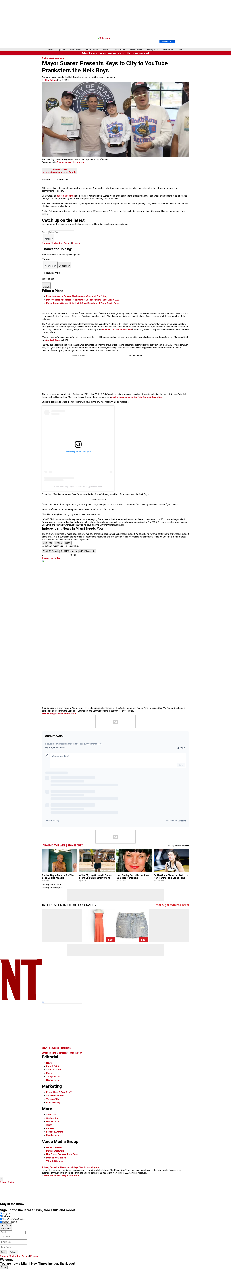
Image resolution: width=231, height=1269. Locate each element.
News (50, 49)
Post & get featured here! (172, 905)
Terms (67, 243)
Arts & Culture (92, 49)
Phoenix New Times (56, 1157)
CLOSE (46, 287)
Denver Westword (55, 1151)
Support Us (167, 41)
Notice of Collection (52, 243)
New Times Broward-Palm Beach (62, 1154)
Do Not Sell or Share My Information (60, 1175)
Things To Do (119, 49)
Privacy (76, 243)
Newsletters (168, 49)
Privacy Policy (53, 1102)
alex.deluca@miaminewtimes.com (59, 713)
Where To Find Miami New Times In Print (62, 1053)
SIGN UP (49, 239)
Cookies (60, 1167)
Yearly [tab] (67, 543)
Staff (49, 1125)
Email (45, 232)
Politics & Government (53, 58)
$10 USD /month (51, 551)
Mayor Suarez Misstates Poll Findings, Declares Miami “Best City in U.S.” (82, 300)
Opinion (61, 49)
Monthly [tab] (58, 543)
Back (3, 1252)
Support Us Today (51, 558)
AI (78, 1167)
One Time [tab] (47, 543)
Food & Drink (75, 49)
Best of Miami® (9, 1222)
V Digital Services (55, 1161)
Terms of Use (53, 1099)
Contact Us (52, 1118)
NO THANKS (64, 266)
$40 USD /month (87, 551)
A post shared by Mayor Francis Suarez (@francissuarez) (78, 487)
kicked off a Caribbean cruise (117, 329)
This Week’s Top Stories (13, 1219)
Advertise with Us (55, 1095)
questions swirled (66, 196)
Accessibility (70, 1167)
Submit (13, 1252)
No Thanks (6, 1228)
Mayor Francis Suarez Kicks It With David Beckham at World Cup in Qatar (83, 303)
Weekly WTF (152, 49)
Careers (50, 1128)
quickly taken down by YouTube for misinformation (136, 397)
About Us (51, 1114)
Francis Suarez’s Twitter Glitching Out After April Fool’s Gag (76, 296)
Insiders (6, 1216)
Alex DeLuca (51, 80)
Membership (52, 1135)
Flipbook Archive (54, 1132)
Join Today (6, 1225)
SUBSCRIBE (50, 266)
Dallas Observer (54, 1147)
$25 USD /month (69, 551)
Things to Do (8, 1213)
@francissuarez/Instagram (70, 162)
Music (105, 49)
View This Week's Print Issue (56, 1048)
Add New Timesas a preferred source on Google (59, 171)
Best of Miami (136, 49)
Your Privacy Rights (89, 1167)
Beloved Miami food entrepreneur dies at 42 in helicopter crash (116, 53)
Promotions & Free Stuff (59, 1092)
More (181, 49)
